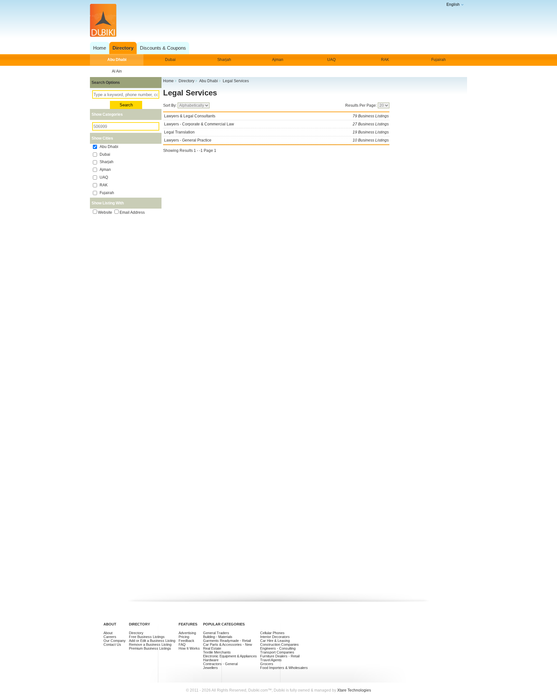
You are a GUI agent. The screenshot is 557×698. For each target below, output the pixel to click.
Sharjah (224, 59)
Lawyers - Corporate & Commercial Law (276, 124)
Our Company (114, 641)
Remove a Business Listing (150, 644)
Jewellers (210, 668)
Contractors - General (220, 664)
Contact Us (112, 644)
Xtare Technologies (354, 690)
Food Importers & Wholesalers (284, 668)
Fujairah (438, 59)
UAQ (331, 59)
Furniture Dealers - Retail (279, 656)
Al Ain (117, 71)
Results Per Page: (361, 105)
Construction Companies (279, 644)
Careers (109, 637)
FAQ (182, 644)
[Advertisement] (276, 21)
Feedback (186, 641)
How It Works (189, 648)
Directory (136, 633)
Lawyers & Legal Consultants (276, 116)
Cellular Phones (272, 633)
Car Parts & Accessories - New (227, 644)
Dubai (170, 59)
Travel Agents (271, 660)
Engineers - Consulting (278, 648)
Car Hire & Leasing (275, 641)
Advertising (187, 633)
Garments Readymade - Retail (227, 641)
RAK (385, 59)
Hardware (211, 660)
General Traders (216, 633)
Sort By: (170, 105)
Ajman (277, 59)
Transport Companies (277, 652)
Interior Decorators (275, 637)
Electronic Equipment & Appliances (230, 656)
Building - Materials (217, 637)
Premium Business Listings (150, 648)
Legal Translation (276, 132)
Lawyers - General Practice (276, 140)
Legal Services (190, 92)
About (107, 633)
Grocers (266, 664)
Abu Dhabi (116, 59)
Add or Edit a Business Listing (152, 641)
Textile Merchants (217, 652)
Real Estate (212, 648)
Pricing (184, 637)
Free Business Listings (147, 637)
